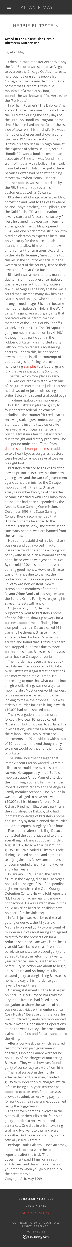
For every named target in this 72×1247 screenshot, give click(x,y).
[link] (37, 7)
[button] (9, 7)
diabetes (11, 448)
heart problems (37, 448)
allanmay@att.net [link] (36, 1212)
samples (30, 366)
